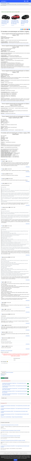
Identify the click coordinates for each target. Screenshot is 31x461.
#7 (1, 302)
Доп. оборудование (6, 453)
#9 (1, 257)
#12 (1, 183)
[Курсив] (2, 361)
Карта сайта (15, 454)
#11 (1, 207)
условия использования (9, 372)
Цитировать (28, 166)
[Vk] (24, 1)
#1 (1, 346)
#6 (1, 309)
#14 (1, 173)
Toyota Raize (3, 25)
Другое (11, 453)
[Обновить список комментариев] (6, 159)
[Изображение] (5, 361)
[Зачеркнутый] (4, 361)
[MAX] (26, 1)
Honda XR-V (12, 25)
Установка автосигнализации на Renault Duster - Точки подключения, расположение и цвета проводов (14, 394)
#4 (1, 325)
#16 (1, 161)
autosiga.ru (3, 1)
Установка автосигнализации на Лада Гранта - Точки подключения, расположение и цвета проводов (14, 384)
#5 (1, 314)
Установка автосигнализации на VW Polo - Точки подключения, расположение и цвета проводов (14, 386)
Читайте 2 (17, 453)
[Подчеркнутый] (3, 361)
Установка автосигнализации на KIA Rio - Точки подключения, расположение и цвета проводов (14, 392)
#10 (1, 225)
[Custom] (27, 1)
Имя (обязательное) (17, 358)
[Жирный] (1, 361)
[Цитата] (6, 361)
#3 (1, 332)
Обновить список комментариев (7, 350)
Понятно (15, 459)
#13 (1, 178)
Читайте (14, 453)
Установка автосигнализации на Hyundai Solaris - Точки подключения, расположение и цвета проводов (14, 389)
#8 (1, 282)
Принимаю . (7, 372)
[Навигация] (29, 1)
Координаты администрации (23, 453)
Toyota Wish (22, 25)
